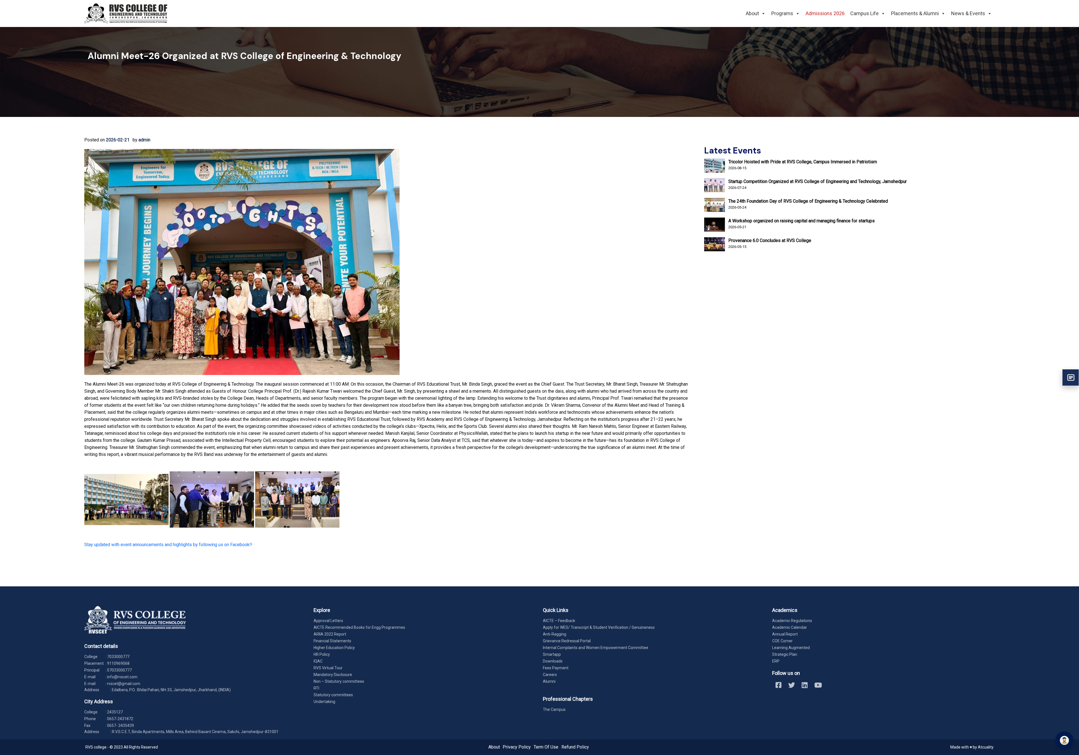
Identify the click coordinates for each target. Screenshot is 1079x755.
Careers (550, 674)
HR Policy (322, 654)
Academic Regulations (792, 620)
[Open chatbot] (1064, 740)
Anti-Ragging (554, 634)
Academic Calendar (789, 627)
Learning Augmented (791, 647)
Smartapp (552, 654)
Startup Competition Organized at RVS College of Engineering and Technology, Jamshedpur (817, 181)
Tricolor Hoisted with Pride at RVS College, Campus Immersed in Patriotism (802, 161)
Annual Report (785, 634)
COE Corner (782, 641)
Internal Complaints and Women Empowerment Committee (595, 647)
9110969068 (118, 663)
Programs (782, 13)
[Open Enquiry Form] (1070, 377)
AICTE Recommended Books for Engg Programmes (359, 627)
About (752, 13)
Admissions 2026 (825, 13)
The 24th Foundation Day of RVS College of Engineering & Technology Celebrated (808, 201)
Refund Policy (575, 747)
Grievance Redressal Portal (567, 641)
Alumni (549, 681)
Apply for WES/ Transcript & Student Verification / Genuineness (599, 627)
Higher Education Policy (334, 647)
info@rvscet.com (122, 677)
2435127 (115, 712)
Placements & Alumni (915, 13)
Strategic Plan (784, 654)
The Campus (554, 709)
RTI (316, 688)
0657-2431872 (120, 718)
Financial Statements (332, 641)
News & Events (968, 13)
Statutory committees (333, 695)
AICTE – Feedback (559, 620)
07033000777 (119, 670)
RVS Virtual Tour (328, 668)
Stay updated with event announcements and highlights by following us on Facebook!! (168, 544)
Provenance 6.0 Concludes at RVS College (769, 240)
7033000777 (118, 656)
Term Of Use (546, 747)
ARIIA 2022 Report (330, 634)
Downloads (553, 661)
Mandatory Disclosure (333, 674)
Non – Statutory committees (339, 681)
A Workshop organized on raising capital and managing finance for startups (801, 220)
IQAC (318, 661)
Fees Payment (555, 668)
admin (144, 140)
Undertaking (324, 701)
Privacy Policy (517, 747)
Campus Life (864, 13)
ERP (775, 661)
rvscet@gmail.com (123, 683)
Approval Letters (328, 620)
